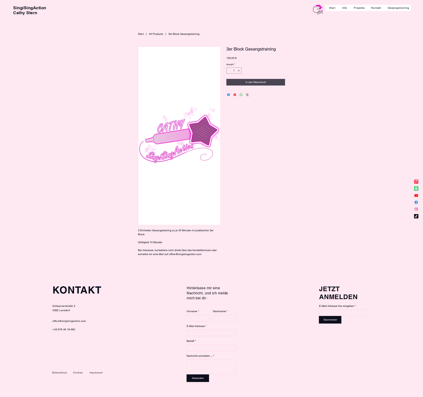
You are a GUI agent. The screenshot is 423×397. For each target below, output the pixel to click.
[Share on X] (247, 95)
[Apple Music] (416, 181)
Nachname (219, 311)
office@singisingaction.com (69, 321)
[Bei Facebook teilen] (229, 95)
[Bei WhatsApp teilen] (241, 95)
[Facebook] (416, 202)
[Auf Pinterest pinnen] (235, 95)
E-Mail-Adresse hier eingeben (337, 306)
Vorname (192, 311)
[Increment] (239, 70)
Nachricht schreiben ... (199, 356)
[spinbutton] (234, 70)
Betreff (190, 341)
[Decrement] (229, 70)
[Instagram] (416, 209)
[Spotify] (416, 188)
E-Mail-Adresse (196, 326)
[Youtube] (416, 195)
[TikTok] (416, 216)
